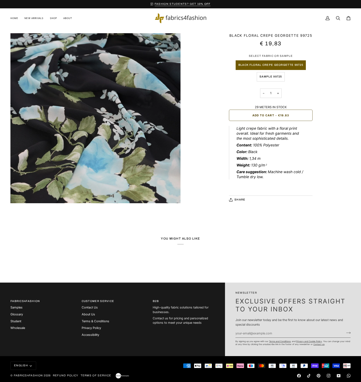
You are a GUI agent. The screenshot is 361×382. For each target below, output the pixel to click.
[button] (53, 18)
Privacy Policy (91, 328)
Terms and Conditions (280, 341)
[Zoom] (18, 195)
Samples (16, 307)
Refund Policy (66, 375)
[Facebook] (299, 376)
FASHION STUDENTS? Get (183, 4)
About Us (88, 314)
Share (239, 199)
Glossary (16, 314)
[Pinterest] (318, 376)
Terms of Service (96, 375)
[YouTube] (339, 376)
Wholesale (17, 328)
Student (15, 321)
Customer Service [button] (98, 301)
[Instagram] (328, 376)
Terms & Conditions (95, 321)
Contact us (318, 344)
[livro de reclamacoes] (122, 376)
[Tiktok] (308, 376)
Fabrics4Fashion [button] (25, 301)
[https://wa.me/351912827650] (349, 376)
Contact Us (90, 307)
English (21, 365)
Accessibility (90, 335)
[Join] (347, 332)
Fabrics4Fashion (28, 375)
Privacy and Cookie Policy (309, 341)
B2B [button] (156, 301)
